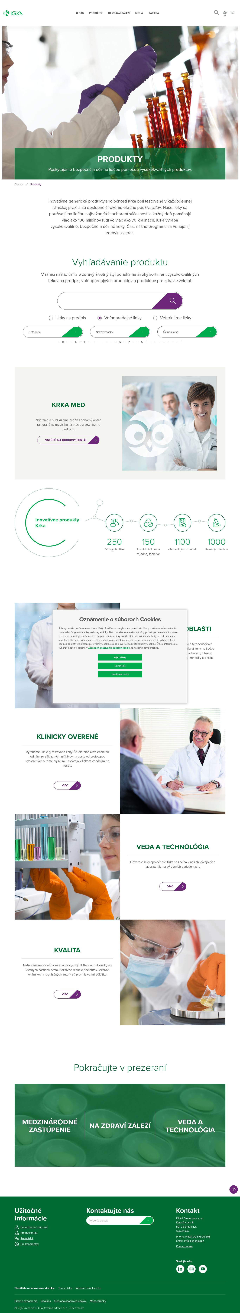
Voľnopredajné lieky (123, 318)
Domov (19, 184)
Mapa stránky (98, 1301)
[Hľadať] (216, 13)
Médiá (139, 13)
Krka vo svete (184, 1246)
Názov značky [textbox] (104, 332)
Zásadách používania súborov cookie (109, 647)
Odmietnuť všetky (120, 674)
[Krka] (13, 13)
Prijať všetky (120, 657)
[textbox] (119, 1220)
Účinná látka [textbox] (170, 332)
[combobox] (53, 331)
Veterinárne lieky (175, 318)
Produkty (95, 13)
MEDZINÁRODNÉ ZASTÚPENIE (49, 1126)
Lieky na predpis (71, 318)
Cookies (46, 1301)
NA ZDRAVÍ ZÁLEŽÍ (120, 1126)
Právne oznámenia (26, 1301)
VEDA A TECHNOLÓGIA (190, 1126)
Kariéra (154, 13)
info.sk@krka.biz (194, 1241)
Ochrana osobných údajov (70, 1301)
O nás (80, 13)
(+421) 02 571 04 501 (197, 1236)
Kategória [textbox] (35, 332)
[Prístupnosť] (232, 13)
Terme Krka (65, 1288)
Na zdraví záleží (119, 13)
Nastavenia (120, 665)
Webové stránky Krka (88, 1288)
